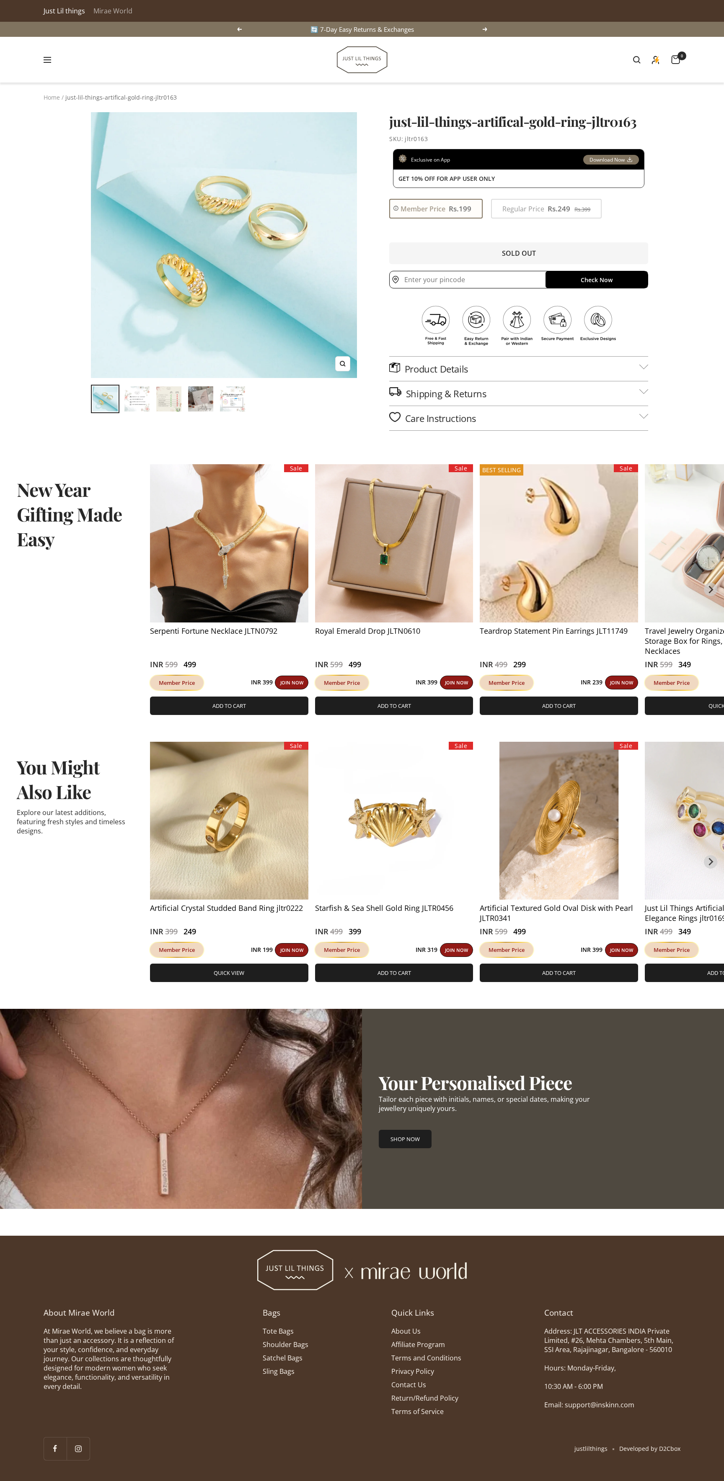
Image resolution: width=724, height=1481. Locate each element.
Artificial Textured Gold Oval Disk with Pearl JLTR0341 (556, 913)
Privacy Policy (412, 1371)
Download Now (607, 159)
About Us (406, 1331)
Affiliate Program (418, 1344)
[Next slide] (710, 589)
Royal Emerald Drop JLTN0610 (367, 631)
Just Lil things (64, 10)
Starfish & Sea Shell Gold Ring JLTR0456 (384, 908)
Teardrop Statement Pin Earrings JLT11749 (554, 631)
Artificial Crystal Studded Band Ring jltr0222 (226, 908)
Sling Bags (279, 1371)
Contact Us (408, 1384)
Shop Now (405, 1139)
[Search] (637, 60)
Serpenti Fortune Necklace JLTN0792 (213, 631)
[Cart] (675, 59)
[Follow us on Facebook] (55, 1448)
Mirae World (112, 10)
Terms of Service (417, 1411)
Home (52, 97)
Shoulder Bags (285, 1344)
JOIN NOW (291, 682)
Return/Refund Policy (424, 1398)
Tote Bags (278, 1331)
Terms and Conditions (426, 1358)
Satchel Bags (283, 1358)
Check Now (597, 280)
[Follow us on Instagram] (78, 1448)
